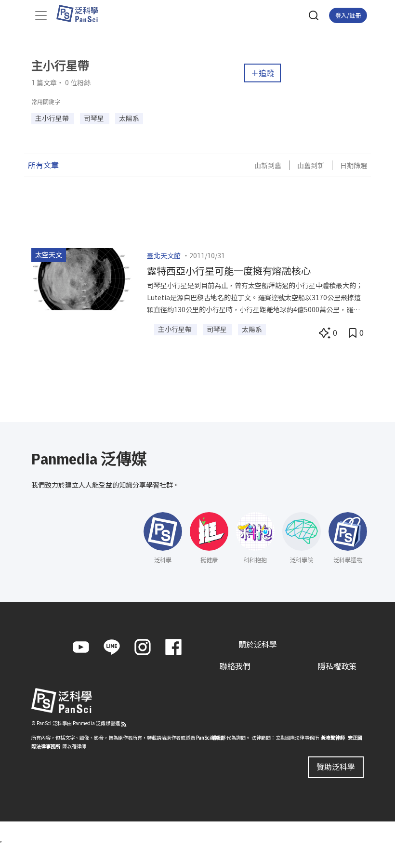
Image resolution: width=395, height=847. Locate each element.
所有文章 (43, 165)
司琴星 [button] (94, 118)
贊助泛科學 (335, 766)
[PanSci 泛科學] (81, 13)
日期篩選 (353, 165)
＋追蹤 (262, 73)
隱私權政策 (337, 666)
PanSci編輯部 (210, 737)
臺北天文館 (164, 255)
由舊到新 (310, 165)
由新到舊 (267, 165)
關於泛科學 (257, 644)
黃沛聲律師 (333, 737)
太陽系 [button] (129, 118)
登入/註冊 (348, 15)
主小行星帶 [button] (52, 118)
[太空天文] (81, 278)
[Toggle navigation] (41, 15)
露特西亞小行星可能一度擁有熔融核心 (229, 271)
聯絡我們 (235, 666)
